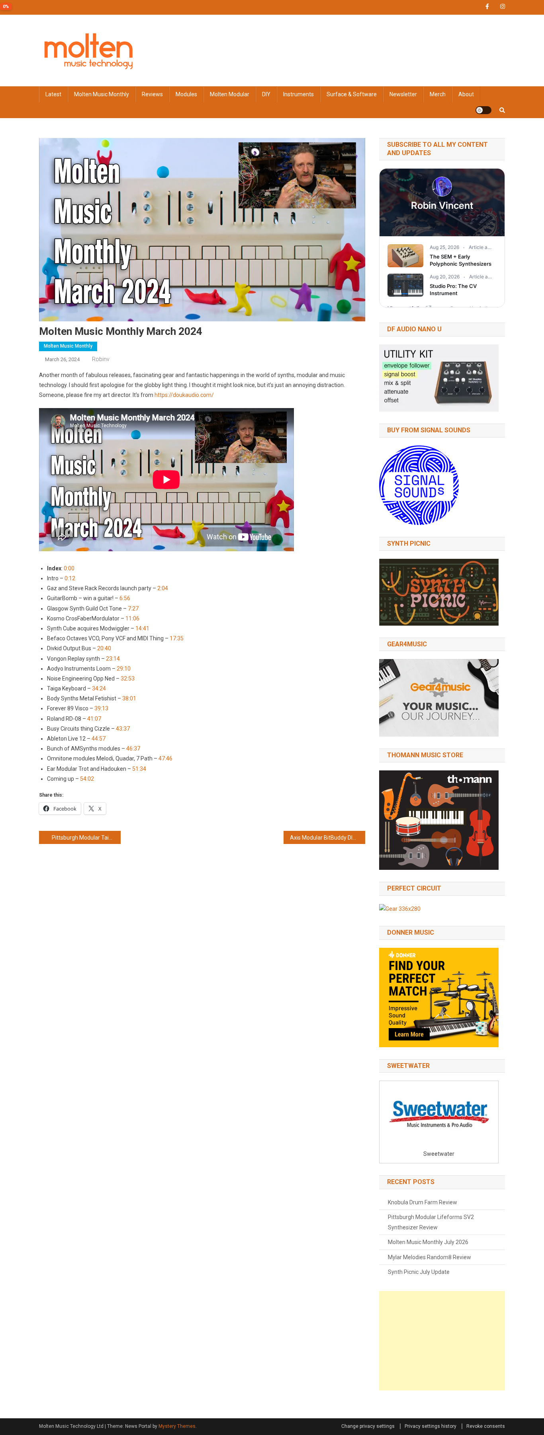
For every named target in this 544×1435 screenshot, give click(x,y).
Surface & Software (352, 94)
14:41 (142, 628)
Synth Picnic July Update (419, 1272)
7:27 (133, 608)
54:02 (87, 779)
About (466, 94)
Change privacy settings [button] (368, 1426)
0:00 (69, 568)
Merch (438, 94)
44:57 (99, 738)
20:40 (104, 648)
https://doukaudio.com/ (184, 395)
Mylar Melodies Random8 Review (429, 1257)
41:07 (94, 719)
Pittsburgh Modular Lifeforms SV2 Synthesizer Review (431, 1222)
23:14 (113, 658)
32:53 (128, 678)
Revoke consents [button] (485, 1426)
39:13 (101, 708)
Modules (186, 94)
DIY (266, 94)
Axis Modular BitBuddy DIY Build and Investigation (327, 837)
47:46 (165, 758)
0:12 (70, 578)
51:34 (139, 769)
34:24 (99, 688)
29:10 (124, 668)
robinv (101, 359)
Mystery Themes (177, 1426)
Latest (53, 94)
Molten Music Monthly (101, 94)
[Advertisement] (442, 1340)
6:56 (124, 598)
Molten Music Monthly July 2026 (428, 1242)
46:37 (133, 748)
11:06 (132, 618)
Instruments (298, 94)
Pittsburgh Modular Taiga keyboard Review (86, 837)
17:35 (177, 638)
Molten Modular (229, 94)
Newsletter (403, 94)
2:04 (162, 588)
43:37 (123, 728)
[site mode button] (483, 110)
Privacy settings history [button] (430, 1426)
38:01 (129, 698)
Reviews (152, 94)
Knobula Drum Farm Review (422, 1202)
